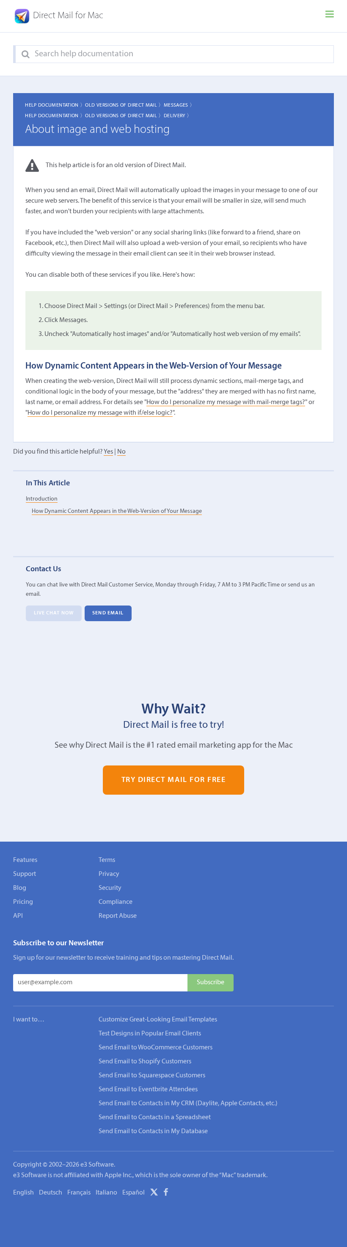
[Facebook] (165, 1194)
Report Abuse (118, 916)
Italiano (106, 1192)
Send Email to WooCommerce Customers (155, 1047)
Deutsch (50, 1192)
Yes (108, 452)
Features (25, 860)
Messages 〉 (179, 105)
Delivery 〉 (178, 115)
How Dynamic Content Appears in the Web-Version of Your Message (117, 511)
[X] (154, 1194)
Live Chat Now (54, 613)
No (121, 452)
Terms (107, 860)
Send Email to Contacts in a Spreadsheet (155, 1117)
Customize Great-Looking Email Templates (158, 1019)
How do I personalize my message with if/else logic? (100, 413)
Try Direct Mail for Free (173, 780)
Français (79, 1192)
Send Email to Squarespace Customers (152, 1075)
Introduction (42, 499)
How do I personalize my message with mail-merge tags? (225, 402)
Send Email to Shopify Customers (145, 1061)
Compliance (115, 902)
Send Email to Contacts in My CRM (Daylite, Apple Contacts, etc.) (188, 1103)
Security (110, 888)
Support (24, 874)
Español (133, 1192)
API (18, 916)
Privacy (109, 874)
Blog (19, 888)
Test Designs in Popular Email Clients (150, 1033)
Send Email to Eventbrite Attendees (148, 1089)
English (23, 1192)
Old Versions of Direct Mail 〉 (124, 105)
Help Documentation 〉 (55, 105)
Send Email (108, 613)
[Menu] (329, 16)
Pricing (23, 902)
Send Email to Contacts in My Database (153, 1131)
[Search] (26, 55)
